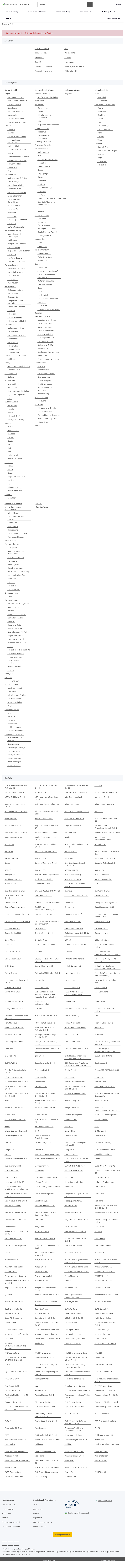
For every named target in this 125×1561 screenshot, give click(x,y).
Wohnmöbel (42, 260)
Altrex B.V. (99, 811)
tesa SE (38, 1386)
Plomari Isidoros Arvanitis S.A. (77, 1271)
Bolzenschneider (14, 607)
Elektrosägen (13, 561)
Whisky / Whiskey (15, 459)
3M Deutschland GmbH (14, 792)
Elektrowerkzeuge (12, 544)
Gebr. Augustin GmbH (14, 1041)
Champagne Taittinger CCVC (106, 902)
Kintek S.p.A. (40, 1149)
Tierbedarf (9, 462)
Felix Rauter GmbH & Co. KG (76, 1008)
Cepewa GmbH (11, 902)
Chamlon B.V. (70, 902)
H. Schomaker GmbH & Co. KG (17, 1082)
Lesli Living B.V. (11, 1177)
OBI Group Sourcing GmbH (15, 1245)
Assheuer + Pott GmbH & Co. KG (106, 819)
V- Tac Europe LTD (102, 1414)
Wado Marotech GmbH (74, 1435)
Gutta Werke (70, 1077)
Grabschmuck (13, 276)
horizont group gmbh (73, 1115)
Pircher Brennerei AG (103, 1267)
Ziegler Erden (70, 1472)
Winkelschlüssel (14, 666)
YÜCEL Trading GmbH (13, 1472)
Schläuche (12, 223)
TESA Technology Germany (75, 1386)
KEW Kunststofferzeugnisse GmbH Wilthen (76, 1143)
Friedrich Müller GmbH (14, 1027)
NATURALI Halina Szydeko (75, 1231)
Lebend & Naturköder (16, 111)
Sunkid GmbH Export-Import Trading (46, 1373)
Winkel (100, 140)
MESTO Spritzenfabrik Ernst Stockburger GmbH (46, 1213)
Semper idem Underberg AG (46, 1334)
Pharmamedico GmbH (14, 1267)
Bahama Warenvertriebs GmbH (107, 832)
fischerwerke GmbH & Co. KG (46, 1016)
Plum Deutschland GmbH (105, 1271)
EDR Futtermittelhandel (74, 959)
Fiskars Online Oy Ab (73, 1016)
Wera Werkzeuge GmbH (74, 1451)
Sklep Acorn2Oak (101, 1339)
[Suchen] (90, 4)
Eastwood (68, 952)
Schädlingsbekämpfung (17, 220)
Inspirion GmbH (101, 1119)
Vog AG (97, 1428)
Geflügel (11, 377)
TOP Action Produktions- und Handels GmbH (16, 1407)
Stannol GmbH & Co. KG (44, 1357)
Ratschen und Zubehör (17, 643)
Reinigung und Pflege (16, 747)
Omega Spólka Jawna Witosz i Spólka (47, 1246)
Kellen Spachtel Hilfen (47, 338)
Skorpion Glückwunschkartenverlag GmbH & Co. (15, 1346)
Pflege (10, 706)
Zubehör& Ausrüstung (17, 122)
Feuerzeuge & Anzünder (47, 159)
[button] (107, 4)
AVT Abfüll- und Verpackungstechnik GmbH (106, 826)
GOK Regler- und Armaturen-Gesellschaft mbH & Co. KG (76, 1064)
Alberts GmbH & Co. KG (104, 804)
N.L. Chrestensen (42, 1231)
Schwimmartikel (14, 164)
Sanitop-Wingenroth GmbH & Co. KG (46, 1323)
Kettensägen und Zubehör (18, 391)
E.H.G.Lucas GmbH (12, 952)
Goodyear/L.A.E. (101, 1063)
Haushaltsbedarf (41, 148)
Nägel (100, 158)
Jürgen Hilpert (70, 1131)
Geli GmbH (9, 1049)
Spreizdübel (102, 101)
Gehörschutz (13, 526)
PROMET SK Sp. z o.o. (103, 1280)
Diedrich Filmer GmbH (44, 933)
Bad (39, 156)
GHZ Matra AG (10, 1056)
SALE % (39, 503)
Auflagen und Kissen (16, 328)
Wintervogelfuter (14, 487)
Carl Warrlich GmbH (103, 891)
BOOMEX (8, 870)
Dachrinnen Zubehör (46, 323)
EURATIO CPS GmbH (13, 992)
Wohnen (41, 211)
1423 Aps (98, 785)
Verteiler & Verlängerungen (49, 309)
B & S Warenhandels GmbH (46, 832)
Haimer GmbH (40, 1082)
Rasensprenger (14, 247)
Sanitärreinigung (44, 380)
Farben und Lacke (42, 128)
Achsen (11, 713)
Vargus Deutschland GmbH (46, 1421)
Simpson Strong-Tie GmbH (75, 1339)
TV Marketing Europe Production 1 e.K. (43, 1415)
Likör (9, 448)
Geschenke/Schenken (43, 145)
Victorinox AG (40, 1428)
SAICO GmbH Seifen (103, 1318)
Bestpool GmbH (71, 851)
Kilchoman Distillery (103, 1142)
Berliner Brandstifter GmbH (46, 851)
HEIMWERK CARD (42, 48)
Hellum (7, 1100)
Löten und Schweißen (16, 575)
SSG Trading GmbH (12, 1353)
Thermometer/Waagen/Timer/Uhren (52, 198)
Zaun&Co (8, 494)
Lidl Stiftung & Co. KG (103, 1177)
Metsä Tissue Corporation (15, 1219)
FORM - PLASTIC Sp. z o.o (45, 1023)
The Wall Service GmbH (44, 1395)
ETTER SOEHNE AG (72, 987)
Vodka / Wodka (14, 455)
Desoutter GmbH (101, 928)
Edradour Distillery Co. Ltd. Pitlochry (106, 960)
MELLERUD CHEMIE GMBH (15, 1212)
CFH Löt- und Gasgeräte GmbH (47, 902)
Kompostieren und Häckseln (15, 301)
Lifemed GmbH (41, 1182)
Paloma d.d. (99, 1252)
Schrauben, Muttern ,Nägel (106, 150)
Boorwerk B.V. (40, 870)
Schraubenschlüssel (16, 653)
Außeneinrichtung (42, 93)
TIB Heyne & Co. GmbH (44, 1402)
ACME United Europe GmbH (106, 792)
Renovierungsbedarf (43, 316)
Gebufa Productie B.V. (73, 1041)
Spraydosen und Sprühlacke (44, 136)
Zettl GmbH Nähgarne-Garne (46, 1472)
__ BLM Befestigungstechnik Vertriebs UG (16, 786)
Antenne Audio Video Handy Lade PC (46, 276)
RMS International (42, 1313)
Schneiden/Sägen (15, 317)
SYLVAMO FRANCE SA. (103, 1372)
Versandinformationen (44, 71)
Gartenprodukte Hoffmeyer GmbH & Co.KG (46, 1035)
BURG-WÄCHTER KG (73, 879)
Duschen (41, 366)
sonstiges (11, 480)
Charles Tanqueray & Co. (15, 907)
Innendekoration (44, 253)
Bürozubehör (43, 108)
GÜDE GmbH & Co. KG (13, 1077)
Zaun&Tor (12, 498)
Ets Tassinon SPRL (42, 987)
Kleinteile (98, 143)
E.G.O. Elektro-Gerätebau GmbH (105, 945)
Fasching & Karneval (43, 141)
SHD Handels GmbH (73, 1334)
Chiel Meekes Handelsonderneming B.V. (45, 908)
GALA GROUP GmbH (13, 1034)
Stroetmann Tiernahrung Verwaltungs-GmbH (75, 1365)
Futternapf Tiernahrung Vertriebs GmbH (44, 1028)
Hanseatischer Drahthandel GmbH (16, 1087)
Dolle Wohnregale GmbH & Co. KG (77, 934)
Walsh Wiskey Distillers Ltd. (16, 1439)
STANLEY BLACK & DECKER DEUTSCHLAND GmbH (15, 1358)
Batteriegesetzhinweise (74, 66)
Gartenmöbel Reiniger (17, 335)
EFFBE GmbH (10, 966)
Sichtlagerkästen (14, 751)
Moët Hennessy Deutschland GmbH (106, 1220)
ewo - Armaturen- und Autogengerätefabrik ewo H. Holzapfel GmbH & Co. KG (46, 994)
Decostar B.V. (40, 928)
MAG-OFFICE (100, 1186)
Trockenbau (42, 246)
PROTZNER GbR (71, 1287)
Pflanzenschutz (14, 205)
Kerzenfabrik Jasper (43, 1142)
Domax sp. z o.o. (101, 933)
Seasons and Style (102, 1329)
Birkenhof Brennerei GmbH (46, 863)
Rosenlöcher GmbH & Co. (45, 1318)
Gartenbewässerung (13, 230)
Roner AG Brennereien (14, 1318)
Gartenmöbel (10, 324)
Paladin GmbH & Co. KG (74, 1252)
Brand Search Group (73, 874)
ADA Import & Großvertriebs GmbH (46, 798)
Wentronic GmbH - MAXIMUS (16, 1451)
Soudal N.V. (39, 1343)
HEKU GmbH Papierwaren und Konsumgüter (107, 1094)
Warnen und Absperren (47, 418)
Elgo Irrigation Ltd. (72, 973)
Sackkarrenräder (14, 727)
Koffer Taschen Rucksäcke (18, 157)
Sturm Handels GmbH (103, 1364)
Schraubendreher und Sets (19, 650)
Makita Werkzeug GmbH (44, 1194)
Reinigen (11, 310)
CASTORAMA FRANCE (43, 895)
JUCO (37, 1131)
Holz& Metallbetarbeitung (18, 571)
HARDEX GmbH (41, 1086)
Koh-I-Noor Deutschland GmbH (47, 1154)
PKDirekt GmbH (11, 1271)
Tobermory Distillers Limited (106, 1402)
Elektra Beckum (11, 973)
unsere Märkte (41, 53)
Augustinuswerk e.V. (73, 825)
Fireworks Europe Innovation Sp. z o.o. (16, 1017)
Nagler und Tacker (15, 635)
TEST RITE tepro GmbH (104, 1386)
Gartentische (13, 342)
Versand (32, 1549)
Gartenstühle (13, 339)
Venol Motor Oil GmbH (14, 1428)
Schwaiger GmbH (72, 1329)
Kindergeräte (13, 297)
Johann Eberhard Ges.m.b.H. (16, 1131)
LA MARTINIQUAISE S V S (75, 1166)
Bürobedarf (39, 104)
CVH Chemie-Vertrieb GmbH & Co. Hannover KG (47, 922)
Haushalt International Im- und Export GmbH (17, 1094)
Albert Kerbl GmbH (72, 804)
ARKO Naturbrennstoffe (74, 818)
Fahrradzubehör (14, 698)
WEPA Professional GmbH (45, 1451)
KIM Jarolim (9, 1149)
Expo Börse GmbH (102, 992)
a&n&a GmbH (40, 792)
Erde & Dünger (14, 181)
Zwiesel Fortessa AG (73, 1476)
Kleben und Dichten (46, 345)
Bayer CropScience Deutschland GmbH (103, 838)
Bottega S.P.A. (10, 874)
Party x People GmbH (43, 1260)
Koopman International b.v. (16, 1159)
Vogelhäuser (13, 283)
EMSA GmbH (70, 980)
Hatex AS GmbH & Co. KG (105, 1086)
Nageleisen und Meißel (17, 632)
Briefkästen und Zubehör (48, 97)
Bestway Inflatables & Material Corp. (107, 852)
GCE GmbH (99, 1034)
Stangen (101, 136)
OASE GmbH (100, 1238)
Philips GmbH (40, 1267)
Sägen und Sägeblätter (17, 395)
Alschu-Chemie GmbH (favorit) (77, 811)
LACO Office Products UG (105, 1166)
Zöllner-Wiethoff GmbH (14, 1476)
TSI (6, 1414)
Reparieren (42, 355)
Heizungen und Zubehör (48, 228)
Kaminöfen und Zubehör (48, 232)
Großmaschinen (11, 593)
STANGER (98, 1353)
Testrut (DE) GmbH (12, 1390)
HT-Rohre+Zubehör (45, 334)
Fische (10, 466)
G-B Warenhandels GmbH (75, 1027)
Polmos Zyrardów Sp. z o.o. (15, 1276)
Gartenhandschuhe (15, 185)
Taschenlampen (44, 306)
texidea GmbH (40, 1390)
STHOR (7, 1364)
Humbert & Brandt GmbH (15, 1119)
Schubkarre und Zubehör (18, 321)
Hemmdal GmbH (101, 1100)
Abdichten (42, 219)
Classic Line (69, 907)
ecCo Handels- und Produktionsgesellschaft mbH (107, 953)
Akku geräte (12, 547)
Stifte (40, 121)
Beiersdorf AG (100, 844)
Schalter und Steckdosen (48, 298)
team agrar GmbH (42, 1379)
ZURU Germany (41, 1476)
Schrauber (12, 586)
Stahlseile (101, 133)
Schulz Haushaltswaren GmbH (47, 1329)
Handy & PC (9, 674)
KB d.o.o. (8, 1142)
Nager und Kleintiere (16, 476)
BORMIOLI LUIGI (71, 870)
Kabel (40, 288)
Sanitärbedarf (40, 362)
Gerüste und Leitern (46, 330)
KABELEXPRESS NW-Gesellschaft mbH (43, 1136)
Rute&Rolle (12, 115)
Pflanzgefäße (13, 209)
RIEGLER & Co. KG (12, 1313)
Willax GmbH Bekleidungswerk (17, 1460)
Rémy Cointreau (41, 1309)
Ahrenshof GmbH (102, 797)
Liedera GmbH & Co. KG (14, 1182)
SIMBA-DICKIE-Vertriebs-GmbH (47, 1339)
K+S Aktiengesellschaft (14, 1135)
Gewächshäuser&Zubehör (15, 355)
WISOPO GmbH (101, 1460)
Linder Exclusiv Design (74, 1182)
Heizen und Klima (42, 215)
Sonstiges (41, 302)
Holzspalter (12, 387)
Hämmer (11, 621)
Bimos (7, 863)
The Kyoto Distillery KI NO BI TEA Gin (16, 1396)
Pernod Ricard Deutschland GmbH (106, 1261)
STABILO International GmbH (76, 1353)
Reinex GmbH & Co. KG (14, 1302)
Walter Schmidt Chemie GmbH (47, 1439)
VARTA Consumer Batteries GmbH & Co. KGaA (76, 1422)
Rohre (100, 122)
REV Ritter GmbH (71, 1309)
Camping (11, 129)
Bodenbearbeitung (15, 290)
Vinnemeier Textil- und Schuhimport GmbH (74, 1429)
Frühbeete (12, 359)
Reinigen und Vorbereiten (48, 352)
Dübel (97, 93)
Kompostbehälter (15, 196)
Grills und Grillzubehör (17, 149)
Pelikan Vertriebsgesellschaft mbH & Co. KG (76, 1261)
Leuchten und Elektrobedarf (46, 271)
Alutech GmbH (10, 818)
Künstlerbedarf (14, 370)
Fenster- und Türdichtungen (44, 223)
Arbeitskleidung (14, 513)
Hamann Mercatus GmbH (75, 1082)
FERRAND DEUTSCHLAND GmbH (105, 1009)
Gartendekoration (12, 265)
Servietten (42, 191)
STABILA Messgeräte (43, 1353)
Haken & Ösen (103, 147)
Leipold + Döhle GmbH (74, 1170)
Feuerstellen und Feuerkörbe (14, 141)
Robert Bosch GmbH (73, 1313)
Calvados (11, 434)
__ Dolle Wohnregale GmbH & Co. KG (76, 786)
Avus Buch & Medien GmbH (16, 832)
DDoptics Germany (12, 928)
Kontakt (38, 62)
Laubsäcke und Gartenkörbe (14, 200)
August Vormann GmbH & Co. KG (47, 826)
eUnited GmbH (101, 987)
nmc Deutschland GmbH (45, 1238)
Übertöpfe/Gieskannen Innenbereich (47, 203)
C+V (96, 884)
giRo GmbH (39, 1056)
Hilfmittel (8, 677)
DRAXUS (68, 940)
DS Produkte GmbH (102, 940)
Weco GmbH (10, 1444)
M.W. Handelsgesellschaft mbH (47, 1186)
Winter (37, 426)
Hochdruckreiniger (15, 568)
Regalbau (68, 93)
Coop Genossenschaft (73, 914)
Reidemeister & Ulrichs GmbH (107, 1294)
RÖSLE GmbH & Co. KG (74, 1318)
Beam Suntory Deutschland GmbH (46, 845)
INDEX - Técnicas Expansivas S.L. (46, 1120)
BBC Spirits (9, 844)
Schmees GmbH (71, 1322)
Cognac (11, 437)
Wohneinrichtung (45, 257)
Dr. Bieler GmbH (41, 940)
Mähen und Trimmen (16, 307)
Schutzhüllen (13, 346)
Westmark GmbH (11, 1456)
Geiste (10, 441)
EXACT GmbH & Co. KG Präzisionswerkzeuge (74, 993)
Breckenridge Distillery (44, 879)
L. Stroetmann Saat (42, 1166)
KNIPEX (7, 1154)
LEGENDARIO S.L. (12, 1170)
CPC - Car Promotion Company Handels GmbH (107, 915)
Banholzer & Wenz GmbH (15, 837)
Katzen (10, 473)
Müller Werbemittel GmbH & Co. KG (16, 1232)
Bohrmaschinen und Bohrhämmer (16, 552)
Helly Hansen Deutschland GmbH (45, 1101)
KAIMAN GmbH (71, 1135)
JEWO (97, 1126)
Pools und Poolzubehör (17, 160)
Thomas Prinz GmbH (13, 1402)
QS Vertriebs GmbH (102, 1287)
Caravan (11, 133)
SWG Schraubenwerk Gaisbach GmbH (77, 1373)
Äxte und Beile (13, 384)
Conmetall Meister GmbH (45, 914)
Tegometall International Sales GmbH (107, 1380)
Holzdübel (102, 97)
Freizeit (8, 126)
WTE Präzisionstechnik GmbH (47, 1467)
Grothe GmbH (70, 1070)
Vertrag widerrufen (62, 1535)
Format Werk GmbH (73, 1023)
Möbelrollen (12, 723)
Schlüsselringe (103, 126)
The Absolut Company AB (105, 1390)
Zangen (11, 670)
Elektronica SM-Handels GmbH (47, 973)
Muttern (101, 154)
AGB (66, 48)
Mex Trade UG (40, 1219)
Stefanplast (99, 1357)
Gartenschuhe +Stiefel (17, 192)
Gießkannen (12, 240)
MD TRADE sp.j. (71, 1205)
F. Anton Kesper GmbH (14, 1001)
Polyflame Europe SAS (43, 1276)
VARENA (8, 1421)
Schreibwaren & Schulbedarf (44, 116)
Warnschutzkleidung (16, 537)
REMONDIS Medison (103, 1302)
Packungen (102, 161)
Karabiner (102, 115)
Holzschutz (42, 132)
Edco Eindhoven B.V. (13, 959)
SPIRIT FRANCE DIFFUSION (105, 1343)
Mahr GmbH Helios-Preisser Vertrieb (16, 1195)
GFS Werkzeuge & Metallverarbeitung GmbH (105, 1050)
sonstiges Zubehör (15, 258)
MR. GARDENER (71, 1227)
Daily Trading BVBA (102, 921)
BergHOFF (9, 851)
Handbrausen (43, 370)
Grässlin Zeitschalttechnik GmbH (15, 1071)
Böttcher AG (99, 870)
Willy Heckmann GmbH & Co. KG (46, 1461)
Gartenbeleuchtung (16, 272)
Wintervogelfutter (15, 491)
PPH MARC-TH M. (102, 1276)
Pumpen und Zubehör (17, 244)
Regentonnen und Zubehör (19, 251)
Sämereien (12, 216)
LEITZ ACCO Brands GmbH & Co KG (107, 1171)
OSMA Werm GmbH (103, 1245)
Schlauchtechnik (41, 397)
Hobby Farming (11, 373)
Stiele (10, 398)
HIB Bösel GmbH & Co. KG (45, 1107)
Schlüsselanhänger (45, 188)
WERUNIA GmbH (101, 1451)
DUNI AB (8, 944)
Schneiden (12, 314)
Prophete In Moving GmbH (15, 1287)
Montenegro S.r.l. (12, 1227)
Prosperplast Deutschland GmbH (45, 1288)
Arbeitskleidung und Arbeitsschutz (13, 508)
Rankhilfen (12, 212)
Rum (9, 451)
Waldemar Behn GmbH (104, 1435)
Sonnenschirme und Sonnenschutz (16, 350)
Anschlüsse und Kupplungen (14, 235)
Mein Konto (39, 57)
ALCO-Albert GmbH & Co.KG (16, 811)
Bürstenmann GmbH (103, 879)
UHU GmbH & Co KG (73, 1414)
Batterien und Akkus (46, 281)
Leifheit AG (39, 1170)
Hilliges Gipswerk (72, 1107)
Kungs (97, 1159)
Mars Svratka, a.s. (42, 1201)
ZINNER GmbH (100, 1472)
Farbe (40, 243)
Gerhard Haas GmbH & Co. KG (77, 1049)
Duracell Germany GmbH (45, 944)
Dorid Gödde (10, 940)
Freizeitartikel (13, 146)
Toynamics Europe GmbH (75, 1406)
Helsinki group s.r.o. (73, 1100)
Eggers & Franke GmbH (44, 966)
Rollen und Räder (12, 709)
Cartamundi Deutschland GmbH (15, 896)
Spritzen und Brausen (17, 261)
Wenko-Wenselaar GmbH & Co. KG (107, 1445)
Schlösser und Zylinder (47, 408)
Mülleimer (42, 180)
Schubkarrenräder (15, 730)
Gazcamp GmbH (71, 1034)
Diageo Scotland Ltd (13, 933)
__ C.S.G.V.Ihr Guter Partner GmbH (46, 786)
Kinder (37, 264)
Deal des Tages (42, 507)
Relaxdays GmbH (71, 1302)
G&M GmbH (99, 1027)
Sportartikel (12, 167)
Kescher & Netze (14, 104)
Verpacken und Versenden (48, 125)
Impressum (69, 62)
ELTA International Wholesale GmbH (17, 981)
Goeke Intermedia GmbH (45, 1063)
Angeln (7, 93)
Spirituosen (9, 423)
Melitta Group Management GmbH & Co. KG (106, 1206)
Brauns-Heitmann (102, 874)
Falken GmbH (70, 1001)
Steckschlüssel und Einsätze (15, 661)
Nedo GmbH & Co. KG (13, 1238)
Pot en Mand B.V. (71, 1276)
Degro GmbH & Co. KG (74, 928)
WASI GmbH (99, 1439)
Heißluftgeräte (13, 564)
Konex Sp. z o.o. (71, 1154)
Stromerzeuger (14, 589)
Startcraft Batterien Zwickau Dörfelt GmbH (76, 1358)
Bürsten (11, 611)
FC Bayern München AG (14, 1008)
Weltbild (68, 1444)
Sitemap (68, 57)
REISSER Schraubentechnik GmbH (46, 1303)
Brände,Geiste (13, 430)
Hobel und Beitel (14, 625)
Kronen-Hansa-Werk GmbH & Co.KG (76, 1160)
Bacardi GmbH (70, 832)
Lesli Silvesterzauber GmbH (46, 1177)
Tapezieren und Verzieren (48, 359)
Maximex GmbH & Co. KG (45, 1205)
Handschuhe (13, 530)
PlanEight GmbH (41, 1271)
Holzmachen (10, 380)
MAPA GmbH (100, 1194)
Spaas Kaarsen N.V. (72, 1343)
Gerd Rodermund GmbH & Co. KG (47, 1050)
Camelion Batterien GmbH (15, 891)
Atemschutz (12, 523)
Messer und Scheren (16, 628)
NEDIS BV (98, 1231)
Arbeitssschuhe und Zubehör (16, 517)
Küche (40, 177)
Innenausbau (40, 239)
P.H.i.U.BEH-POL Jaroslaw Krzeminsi (45, 1253)
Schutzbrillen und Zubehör (19, 533)
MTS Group (99, 1227)
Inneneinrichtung (42, 250)
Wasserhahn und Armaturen (45, 388)
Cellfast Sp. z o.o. (102, 895)
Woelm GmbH (10, 1467)
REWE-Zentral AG (102, 1309)
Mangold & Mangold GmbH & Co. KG (77, 1195)
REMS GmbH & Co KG (13, 1309)
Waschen (41, 208)
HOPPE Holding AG (42, 1115)
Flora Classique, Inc (12, 1023)
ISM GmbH (69, 1126)
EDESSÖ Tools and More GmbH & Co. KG (47, 960)
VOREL (7, 1435)
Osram (7, 1252)
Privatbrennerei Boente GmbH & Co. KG (17, 1281)
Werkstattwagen (14, 762)
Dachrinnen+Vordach (46, 327)
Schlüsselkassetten (45, 411)
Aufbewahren (43, 152)
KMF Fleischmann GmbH (105, 1149)
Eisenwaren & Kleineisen (105, 104)
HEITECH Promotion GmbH (75, 1093)
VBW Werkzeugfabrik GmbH (106, 1421)
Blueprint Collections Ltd (105, 863)
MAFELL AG (69, 1186)
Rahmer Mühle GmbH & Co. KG (47, 1294)
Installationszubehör (46, 373)
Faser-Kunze (100, 1001)
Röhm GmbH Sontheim (104, 1313)
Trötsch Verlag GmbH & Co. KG (107, 1406)
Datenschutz (70, 53)
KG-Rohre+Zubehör (45, 341)
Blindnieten (102, 111)
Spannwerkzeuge (15, 657)
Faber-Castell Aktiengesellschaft (42, 1002)
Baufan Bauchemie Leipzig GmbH (45, 838)
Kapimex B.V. (100, 1135)
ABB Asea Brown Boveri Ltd (76, 792)
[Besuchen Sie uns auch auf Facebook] (4, 1543)
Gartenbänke (13, 331)
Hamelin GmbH (101, 1082)
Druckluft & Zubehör (16, 557)
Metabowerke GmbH (73, 1212)
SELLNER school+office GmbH (16, 1334)
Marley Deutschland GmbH (16, 1201)
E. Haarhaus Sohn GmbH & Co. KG (77, 945)
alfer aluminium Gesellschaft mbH (46, 812)
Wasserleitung (43, 394)
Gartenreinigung (14, 189)
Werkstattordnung (15, 758)
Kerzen (40, 170)
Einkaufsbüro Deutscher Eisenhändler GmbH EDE (105, 967)
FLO (96, 1016)
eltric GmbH (39, 980)
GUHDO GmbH (41, 1077)
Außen (10, 596)
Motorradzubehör (15, 702)
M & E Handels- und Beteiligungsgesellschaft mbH (17, 1187)
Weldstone (39, 1444)
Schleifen (11, 582)
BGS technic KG (41, 858)
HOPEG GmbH (10, 1115)
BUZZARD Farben (12, 884)
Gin (9, 444)
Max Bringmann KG (13, 1205)
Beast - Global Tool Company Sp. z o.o (76, 845)
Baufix (67, 837)
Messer (11, 412)
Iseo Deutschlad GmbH (44, 1126)
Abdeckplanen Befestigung (19, 178)
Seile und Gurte (14, 681)
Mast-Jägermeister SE (73, 1201)
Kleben (40, 111)
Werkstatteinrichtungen (14, 734)
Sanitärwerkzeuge (45, 384)
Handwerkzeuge (11, 600)
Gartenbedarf (10, 174)
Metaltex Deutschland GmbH (106, 1212)
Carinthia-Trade (71, 891)
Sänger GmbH (10, 1322)
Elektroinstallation (45, 284)
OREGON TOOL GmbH (74, 1245)
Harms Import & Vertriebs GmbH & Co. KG (75, 1087)
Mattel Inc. (99, 1201)
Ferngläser (12, 409)
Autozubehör (13, 691)
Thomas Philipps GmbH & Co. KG (107, 1396)
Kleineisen (102, 118)
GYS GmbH (99, 1077)
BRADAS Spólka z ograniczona (47, 874)
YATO (97, 1467)
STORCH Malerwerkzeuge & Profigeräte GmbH (46, 1365)
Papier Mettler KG (12, 1260)
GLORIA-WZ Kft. (11, 1063)
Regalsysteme (13, 744)
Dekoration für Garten (17, 268)
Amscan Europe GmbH (44, 818)
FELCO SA (38, 1008)
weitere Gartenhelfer (16, 227)
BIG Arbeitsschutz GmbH (105, 858)
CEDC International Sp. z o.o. (76, 895)
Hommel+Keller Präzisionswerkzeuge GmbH (106, 1108)
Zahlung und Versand (43, 66)
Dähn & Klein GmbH (73, 921)
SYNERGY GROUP (12, 1379)
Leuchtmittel (43, 295)
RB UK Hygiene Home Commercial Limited (73, 1295)
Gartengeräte (10, 286)
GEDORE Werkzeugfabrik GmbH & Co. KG (107, 1042)
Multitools (12, 578)
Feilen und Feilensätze (17, 614)
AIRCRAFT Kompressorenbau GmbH (16, 805)
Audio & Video (10, 540)
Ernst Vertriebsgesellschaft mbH (106, 981)
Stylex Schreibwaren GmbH (16, 1372)
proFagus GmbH (41, 1280)
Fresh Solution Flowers (104, 1023)
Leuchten (41, 291)
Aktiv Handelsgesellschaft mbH (47, 804)
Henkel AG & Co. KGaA (14, 1107)
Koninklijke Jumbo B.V (103, 1154)
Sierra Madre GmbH (103, 1334)
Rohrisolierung (44, 377)
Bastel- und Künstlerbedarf (19, 366)
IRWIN (7, 1126)
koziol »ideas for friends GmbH (47, 1159)
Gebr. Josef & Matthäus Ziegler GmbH (47, 1042)
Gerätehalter (13, 293)
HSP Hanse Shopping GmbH (106, 1115)
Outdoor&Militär (11, 402)
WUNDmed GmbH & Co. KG (76, 1467)
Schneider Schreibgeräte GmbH (105, 1323)
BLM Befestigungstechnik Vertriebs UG (75, 864)
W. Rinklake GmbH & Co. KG (46, 1435)
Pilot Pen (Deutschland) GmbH (77, 1267)
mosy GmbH (40, 1227)
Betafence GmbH (11, 858)
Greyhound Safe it (42, 1070)
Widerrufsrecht (71, 71)
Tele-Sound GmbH (12, 1386)
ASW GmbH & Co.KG (13, 825)
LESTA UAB (69, 1177)
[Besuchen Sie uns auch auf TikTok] (16, 1543)
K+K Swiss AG (100, 1131)
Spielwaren (42, 267)
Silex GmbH (9, 1339)
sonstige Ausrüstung (16, 419)
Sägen (10, 646)
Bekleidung (12, 405)
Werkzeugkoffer (14, 765)
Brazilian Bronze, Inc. (13, 879)
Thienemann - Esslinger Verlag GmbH (77, 1396)
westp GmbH (40, 1456)
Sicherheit (39, 404)
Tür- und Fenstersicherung (49, 415)
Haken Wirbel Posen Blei (17, 101)
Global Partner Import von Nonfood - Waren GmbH (75, 1057)
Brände (11, 427)
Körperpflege (43, 173)
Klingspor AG (70, 1149)
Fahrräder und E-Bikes (17, 136)
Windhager (69, 1460)
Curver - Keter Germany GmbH (17, 921)
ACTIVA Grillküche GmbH (15, 797)
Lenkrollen (12, 720)
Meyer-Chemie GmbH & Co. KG (77, 1219)
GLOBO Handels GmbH (104, 1056)
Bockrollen (12, 716)
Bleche (100, 108)
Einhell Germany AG (73, 966)
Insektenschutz (44, 166)
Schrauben (102, 165)
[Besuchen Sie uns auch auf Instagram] (10, 1543)
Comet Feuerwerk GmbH (105, 907)
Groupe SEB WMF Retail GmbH (107, 1070)
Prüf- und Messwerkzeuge (18, 639)
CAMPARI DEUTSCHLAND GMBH (47, 891)
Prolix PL (68, 1280)
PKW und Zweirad (12, 684)
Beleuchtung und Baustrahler (15, 739)
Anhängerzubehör (15, 688)
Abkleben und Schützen (47, 320)
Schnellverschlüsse (105, 129)
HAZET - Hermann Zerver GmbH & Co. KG (45, 1094)
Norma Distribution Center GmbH (75, 1239)
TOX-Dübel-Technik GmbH (45, 1406)
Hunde (10, 469)
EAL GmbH (39, 952)
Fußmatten (42, 163)
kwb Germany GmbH (13, 1166)
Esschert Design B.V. (13, 987)
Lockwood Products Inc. (104, 1182)
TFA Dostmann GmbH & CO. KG (77, 1390)
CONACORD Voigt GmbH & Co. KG (17, 915)
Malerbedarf (43, 348)
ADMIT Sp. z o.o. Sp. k (73, 797)
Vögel (10, 483)
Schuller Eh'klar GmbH (14, 1329)
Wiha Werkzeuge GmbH (74, 1456)
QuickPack (9, 1294)
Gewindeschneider (15, 618)
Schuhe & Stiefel (14, 416)
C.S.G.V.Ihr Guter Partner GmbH (75, 885)
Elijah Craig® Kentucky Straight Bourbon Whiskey (107, 974)
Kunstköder (12, 108)
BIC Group (69, 858)
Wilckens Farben (101, 1456)
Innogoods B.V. (71, 1119)
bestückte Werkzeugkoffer (18, 603)
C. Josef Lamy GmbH (43, 884)
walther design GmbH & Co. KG (77, 1439)
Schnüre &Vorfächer (16, 118)
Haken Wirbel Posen (16, 97)
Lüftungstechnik (44, 235)
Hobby (10, 153)
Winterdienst (43, 422)
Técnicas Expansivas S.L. (74, 1379)
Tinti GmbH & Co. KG (73, 1402)
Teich (10, 171)
